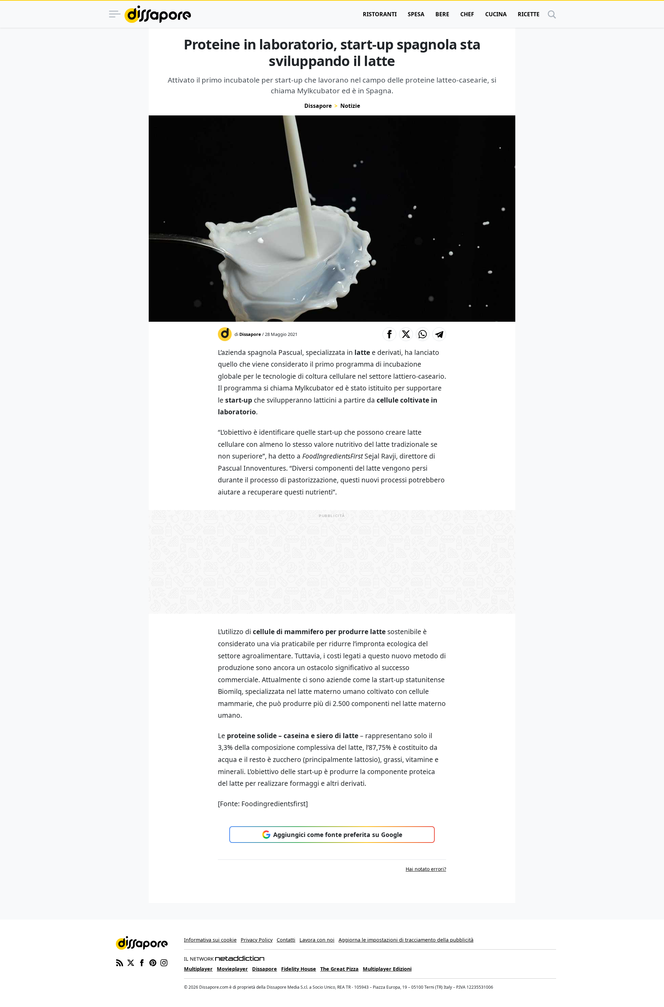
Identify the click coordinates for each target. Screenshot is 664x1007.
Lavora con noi (316, 940)
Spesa (416, 14)
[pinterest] (152, 962)
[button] (389, 334)
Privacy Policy (257, 940)
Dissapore (318, 106)
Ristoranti (380, 14)
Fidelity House (298, 969)
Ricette (529, 14)
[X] (130, 962)
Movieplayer (232, 969)
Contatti (286, 940)
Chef (467, 14)
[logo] (157, 14)
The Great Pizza (339, 969)
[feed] (119, 962)
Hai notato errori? (426, 869)
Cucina (496, 14)
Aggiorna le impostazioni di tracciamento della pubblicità (406, 940)
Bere (442, 14)
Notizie (350, 106)
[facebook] (141, 962)
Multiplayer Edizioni (387, 969)
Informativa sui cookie (210, 940)
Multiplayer (198, 969)
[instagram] (163, 962)
